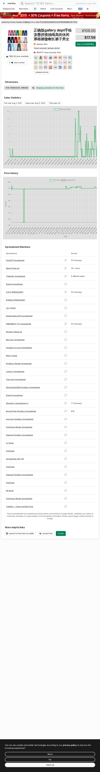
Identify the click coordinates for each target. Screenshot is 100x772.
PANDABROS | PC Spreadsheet (18, 324)
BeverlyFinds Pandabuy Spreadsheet (21, 411)
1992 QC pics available (17, 56)
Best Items (23, 9)
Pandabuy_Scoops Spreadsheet (19, 348)
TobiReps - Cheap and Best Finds (19, 507)
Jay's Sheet (11, 308)
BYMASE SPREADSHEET (15, 300)
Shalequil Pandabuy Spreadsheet (19, 435)
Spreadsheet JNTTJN (15, 459)
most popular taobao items (46, 48)
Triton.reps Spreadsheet (16, 379)
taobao (19, 22)
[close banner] (98, 15)
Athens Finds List (12, 268)
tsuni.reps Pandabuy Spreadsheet (19, 419)
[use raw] (70, 67)
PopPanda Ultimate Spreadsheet (19, 427)
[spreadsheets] (35, 8)
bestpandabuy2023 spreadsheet (19, 316)
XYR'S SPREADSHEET (15, 292)
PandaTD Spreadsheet (15, 260)
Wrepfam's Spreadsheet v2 (17, 403)
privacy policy (70, 745)
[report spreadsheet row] (65, 260)
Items (12, 22)
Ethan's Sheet (11, 356)
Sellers (43, 9)
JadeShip (5, 22)
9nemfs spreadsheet (14, 284)
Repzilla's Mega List (14, 332)
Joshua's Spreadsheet (15, 371)
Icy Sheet (10, 443)
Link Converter (56, 9)
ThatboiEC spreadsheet (15, 276)
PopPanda (10, 451)
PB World (9, 491)
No (50, 759)
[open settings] (87, 8)
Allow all (50, 765)
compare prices (41, 72)
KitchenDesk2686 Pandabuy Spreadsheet (23, 387)
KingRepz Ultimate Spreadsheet (19, 364)
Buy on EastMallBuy (85, 44)
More (69, 9)
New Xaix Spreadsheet (15, 340)
